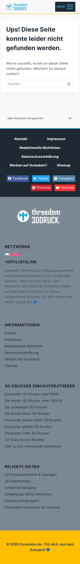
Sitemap (63, 165)
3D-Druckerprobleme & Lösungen (31, 475)
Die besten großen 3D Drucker (28, 427)
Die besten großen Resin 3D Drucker (33, 420)
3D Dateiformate (17, 481)
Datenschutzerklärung (40, 157)
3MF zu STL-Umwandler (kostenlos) (33, 446)
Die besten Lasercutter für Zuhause (32, 507)
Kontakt (21, 139)
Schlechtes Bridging (20, 488)
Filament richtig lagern (22, 501)
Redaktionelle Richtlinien (40, 148)
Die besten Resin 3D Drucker (27, 413)
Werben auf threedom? (28, 165)
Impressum (56, 139)
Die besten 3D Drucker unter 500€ (31, 394)
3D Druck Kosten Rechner (24, 440)
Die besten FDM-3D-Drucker (27, 433)
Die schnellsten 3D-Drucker (26, 407)
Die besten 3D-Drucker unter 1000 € (33, 401)
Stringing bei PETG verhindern (28, 494)
